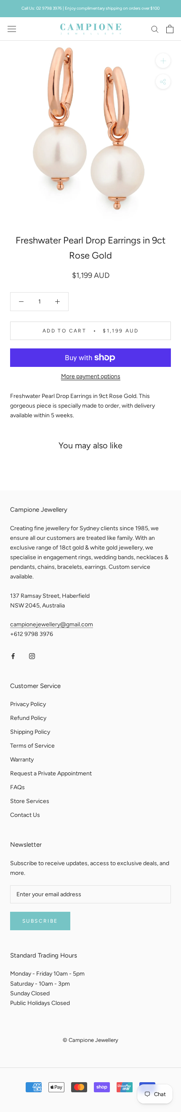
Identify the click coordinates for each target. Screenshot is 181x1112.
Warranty (22, 759)
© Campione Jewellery (90, 1040)
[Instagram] (32, 656)
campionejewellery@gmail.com (51, 624)
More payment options (90, 376)
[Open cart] (169, 29)
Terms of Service (32, 745)
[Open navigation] (12, 29)
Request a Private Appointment (51, 773)
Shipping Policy (30, 731)
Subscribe (40, 921)
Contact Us (25, 815)
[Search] (155, 28)
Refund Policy (28, 718)
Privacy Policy (28, 704)
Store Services (29, 801)
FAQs (17, 787)
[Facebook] (13, 656)
